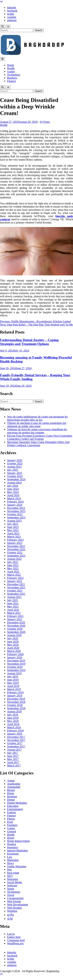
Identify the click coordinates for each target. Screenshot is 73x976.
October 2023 (15, 514)
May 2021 (13, 606)
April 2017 (13, 762)
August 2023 (14, 520)
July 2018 (12, 714)
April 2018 (13, 724)
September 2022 (16, 555)
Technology (13, 74)
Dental (11, 799)
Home (10, 65)
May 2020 (13, 644)
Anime (11, 780)
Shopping (12, 879)
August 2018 (14, 711)
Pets (9, 869)
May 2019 (13, 682)
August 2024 (14, 482)
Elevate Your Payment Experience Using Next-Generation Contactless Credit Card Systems (39, 437)
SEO (10, 875)
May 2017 (13, 759)
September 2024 (16, 479)
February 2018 (15, 730)
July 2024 (12, 485)
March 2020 (14, 651)
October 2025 (15, 463)
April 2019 (13, 686)
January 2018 (14, 733)
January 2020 (14, 657)
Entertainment (15, 809)
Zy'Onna (45, 121)
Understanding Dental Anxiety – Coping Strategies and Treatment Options (29, 342)
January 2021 (14, 619)
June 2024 (13, 488)
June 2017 (13, 755)
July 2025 (12, 469)
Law (9, 856)
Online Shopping (16, 866)
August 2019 (14, 673)
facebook (12, 10)
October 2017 (15, 743)
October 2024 (15, 476)
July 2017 (12, 752)
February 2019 (15, 692)
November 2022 (16, 549)
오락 (10, 918)
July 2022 (12, 562)
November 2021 (16, 587)
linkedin (11, 7)
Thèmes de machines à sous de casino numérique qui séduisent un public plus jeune (36, 424)
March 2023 (14, 536)
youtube (11, 17)
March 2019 (14, 689)
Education (12, 805)
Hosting (11, 844)
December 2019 (16, 660)
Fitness (11, 818)
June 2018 (13, 717)
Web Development (17, 904)
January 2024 (14, 504)
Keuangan (13, 853)
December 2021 (16, 584)
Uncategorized (15, 898)
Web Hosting (14, 907)
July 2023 (12, 523)
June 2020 (13, 641)
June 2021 (13, 603)
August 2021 (14, 596)
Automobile (13, 786)
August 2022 (14, 558)
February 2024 (15, 501)
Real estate (13, 872)
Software (12, 885)
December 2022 (16, 546)
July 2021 (12, 600)
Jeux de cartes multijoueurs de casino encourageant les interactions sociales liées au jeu (37, 418)
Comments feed (16, 940)
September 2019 (16, 670)
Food (10, 821)
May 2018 (13, 721)
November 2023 (16, 511)
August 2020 (14, 635)
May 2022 (13, 568)
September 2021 (16, 593)
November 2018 (16, 701)
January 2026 (14, 460)
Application (13, 783)
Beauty (11, 790)
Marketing (13, 860)
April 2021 (13, 609)
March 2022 (14, 574)
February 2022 (15, 577)
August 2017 (14, 749)
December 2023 (16, 507)
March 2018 (14, 727)
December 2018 (16, 698)
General (11, 831)
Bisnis (10, 793)
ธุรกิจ (10, 914)
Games (11, 71)
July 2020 (12, 638)
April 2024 (13, 495)
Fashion (11, 812)
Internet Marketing (17, 850)
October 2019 (15, 666)
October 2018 (15, 705)
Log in (11, 933)
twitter (10, 13)
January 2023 (14, 542)
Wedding (12, 910)
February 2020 (15, 654)
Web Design (14, 901)
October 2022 (15, 552)
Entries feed (13, 937)
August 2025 (14, 466)
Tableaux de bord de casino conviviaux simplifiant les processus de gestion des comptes (37, 431)
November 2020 (16, 625)
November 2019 (16, 663)
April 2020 (13, 647)
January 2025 (14, 472)
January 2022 (14, 581)
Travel (10, 895)
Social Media (14, 882)
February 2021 (15, 616)
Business (12, 77)
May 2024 (13, 492)
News (10, 863)
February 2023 (15, 539)
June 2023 (13, 527)
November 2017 (16, 740)
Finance (11, 80)
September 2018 (16, 708)
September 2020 (16, 631)
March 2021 (14, 612)
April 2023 (13, 533)
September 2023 (16, 517)
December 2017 (16, 736)
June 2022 (13, 565)
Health (11, 68)
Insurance (12, 847)
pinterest (11, 20)
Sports (10, 888)
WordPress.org (15, 943)
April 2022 (13, 571)
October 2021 (15, 590)
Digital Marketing (17, 802)
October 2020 (15, 628)
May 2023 (13, 530)
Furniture (12, 825)
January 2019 (14, 695)
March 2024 (14, 498)
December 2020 (16, 622)
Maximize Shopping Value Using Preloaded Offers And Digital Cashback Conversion (38, 444)
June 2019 (13, 679)
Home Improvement (18, 840)
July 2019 (12, 676)
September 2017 (16, 746)
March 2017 (14, 765)
